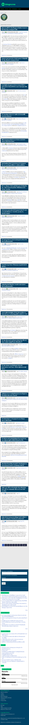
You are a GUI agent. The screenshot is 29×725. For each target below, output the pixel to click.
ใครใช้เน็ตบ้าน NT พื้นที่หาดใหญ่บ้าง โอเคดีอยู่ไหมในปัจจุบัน (13, 651)
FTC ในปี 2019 (13, 330)
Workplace (14, 9)
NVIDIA (14, 399)
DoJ (5, 318)
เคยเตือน (10, 358)
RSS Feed (2, 705)
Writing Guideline (4, 697)
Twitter (2, 708)
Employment (22, 442)
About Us (2, 692)
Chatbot (3, 270)
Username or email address (7, 571)
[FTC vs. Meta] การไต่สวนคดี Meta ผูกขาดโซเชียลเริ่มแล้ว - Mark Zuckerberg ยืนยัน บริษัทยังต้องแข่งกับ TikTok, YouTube (14, 187)
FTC (6, 33)
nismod (4, 288)
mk (4, 118)
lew (4, 269)
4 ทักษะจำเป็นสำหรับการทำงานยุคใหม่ (9, 640)
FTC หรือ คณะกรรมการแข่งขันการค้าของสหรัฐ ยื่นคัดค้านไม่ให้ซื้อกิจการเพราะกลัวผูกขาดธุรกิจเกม (14, 124)
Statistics (2, 695)
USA (20, 90)
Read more (4, 55)
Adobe (21, 371)
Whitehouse (21, 269)
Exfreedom (5, 344)
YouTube (10, 708)
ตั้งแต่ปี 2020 (9, 200)
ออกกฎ (24, 95)
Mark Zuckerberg (13, 169)
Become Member (4, 696)
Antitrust (3, 33)
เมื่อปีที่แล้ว (17, 348)
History (6, 692)
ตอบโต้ (23, 477)
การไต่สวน (4, 171)
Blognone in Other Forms (6, 709)
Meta (22, 32)
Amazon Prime (5, 64)
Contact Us (3, 699)
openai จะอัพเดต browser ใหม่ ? (8, 653)
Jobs (10, 9)
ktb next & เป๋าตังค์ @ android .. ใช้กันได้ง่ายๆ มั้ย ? (11, 659)
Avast (21, 521)
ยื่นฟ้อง (19, 476)
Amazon (22, 62)
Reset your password (6, 589)
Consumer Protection (6, 245)
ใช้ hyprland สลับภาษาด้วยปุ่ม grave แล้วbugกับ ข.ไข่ (12, 647)
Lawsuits (25, 32)
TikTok (25, 145)
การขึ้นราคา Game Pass (18, 354)
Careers (2, 693)
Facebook (25, 167)
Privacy (20, 318)
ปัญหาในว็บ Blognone (6, 649)
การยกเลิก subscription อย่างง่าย (8, 275)
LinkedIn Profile (4, 719)
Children (14, 318)
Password (4, 577)
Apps (2, 706)
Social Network (11, 33)
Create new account (6, 586)
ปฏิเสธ (18, 200)
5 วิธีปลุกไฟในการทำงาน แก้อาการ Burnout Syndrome (12, 639)
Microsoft (4, 120)
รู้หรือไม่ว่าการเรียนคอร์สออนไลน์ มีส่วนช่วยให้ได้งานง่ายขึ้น (13, 642)
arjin (4, 32)
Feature (2, 9)
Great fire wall (4, 650)
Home (2, 13)
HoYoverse (7, 217)
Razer (19, 423)
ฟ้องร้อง (3, 68)
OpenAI (22, 399)
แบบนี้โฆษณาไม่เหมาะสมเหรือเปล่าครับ (9, 655)
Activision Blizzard (21, 118)
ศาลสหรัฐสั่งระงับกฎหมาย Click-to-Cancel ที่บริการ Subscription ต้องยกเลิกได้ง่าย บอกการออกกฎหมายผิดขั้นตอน (14, 86)
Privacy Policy (3, 700)
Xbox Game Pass (7, 346)
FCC (6, 270)
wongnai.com (18, 722)
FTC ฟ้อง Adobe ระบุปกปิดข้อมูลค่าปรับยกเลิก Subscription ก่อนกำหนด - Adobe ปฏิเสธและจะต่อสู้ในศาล (14, 367)
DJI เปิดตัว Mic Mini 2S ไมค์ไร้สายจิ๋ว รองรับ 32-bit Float (12, 620)
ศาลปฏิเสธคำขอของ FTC (21, 125)
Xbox (3, 346)
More (26, 610)
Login (19, 9)
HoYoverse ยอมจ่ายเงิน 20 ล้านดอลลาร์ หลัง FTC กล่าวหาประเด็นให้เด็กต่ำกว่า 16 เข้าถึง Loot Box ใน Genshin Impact (14, 211)
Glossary (9, 697)
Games (11, 217)
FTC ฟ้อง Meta (10, 148)
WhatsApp (21, 33)
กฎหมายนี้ (6, 99)
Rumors (11, 399)
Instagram (16, 33)
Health (23, 423)
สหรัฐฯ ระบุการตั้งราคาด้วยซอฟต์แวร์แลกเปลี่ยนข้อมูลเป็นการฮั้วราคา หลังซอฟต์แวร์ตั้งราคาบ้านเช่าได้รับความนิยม (14, 489)
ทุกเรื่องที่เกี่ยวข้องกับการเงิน (7, 654)
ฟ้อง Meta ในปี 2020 (7, 44)
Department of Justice (22, 397)
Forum (6, 9)
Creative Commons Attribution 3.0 (7, 714)
